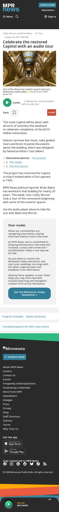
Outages (7, 400)
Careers (7, 371)
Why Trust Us (10, 428)
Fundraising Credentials (16, 387)
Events (7, 379)
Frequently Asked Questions (19, 383)
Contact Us (9, 375)
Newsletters (10, 395)
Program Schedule (12, 316)
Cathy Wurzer (9, 33)
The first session (18, 166)
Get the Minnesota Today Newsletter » (29, 293)
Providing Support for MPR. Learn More (26, 326)
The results (15, 162)
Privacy (7, 408)
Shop (6, 412)
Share (51, 112)
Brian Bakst (26, 33)
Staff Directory (11, 416)
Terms (6, 424)
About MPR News (13, 367)
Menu (9, 16)
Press (6, 404)
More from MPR (12, 391)
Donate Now (47, 4)
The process (38, 158)
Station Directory (36, 316)
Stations (7, 420)
